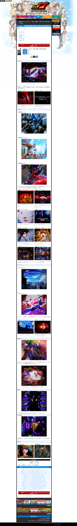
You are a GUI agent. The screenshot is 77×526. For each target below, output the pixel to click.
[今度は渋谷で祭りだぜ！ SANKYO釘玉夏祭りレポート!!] (17, 500)
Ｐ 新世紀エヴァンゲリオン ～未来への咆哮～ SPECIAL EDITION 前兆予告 (33, 476)
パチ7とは (42, 523)
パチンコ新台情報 (56, 32)
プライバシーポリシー (58, 523)
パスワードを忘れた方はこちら (56, 30)
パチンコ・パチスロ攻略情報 (25, 19)
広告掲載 (46, 523)
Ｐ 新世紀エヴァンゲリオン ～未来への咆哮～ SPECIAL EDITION (37, 19)
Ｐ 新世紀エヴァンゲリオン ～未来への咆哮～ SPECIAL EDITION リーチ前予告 (34, 478)
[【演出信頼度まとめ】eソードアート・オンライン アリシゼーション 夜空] (17, 508)
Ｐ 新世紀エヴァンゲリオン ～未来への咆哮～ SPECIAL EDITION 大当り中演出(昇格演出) (33, 485)
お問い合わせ (49, 523)
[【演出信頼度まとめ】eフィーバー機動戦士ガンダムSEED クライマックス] (24, 508)
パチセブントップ (19, 19)
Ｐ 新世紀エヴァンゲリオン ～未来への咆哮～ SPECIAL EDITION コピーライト (34, 489)
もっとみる (49, 505)
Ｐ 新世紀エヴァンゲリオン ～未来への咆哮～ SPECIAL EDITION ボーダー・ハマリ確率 (34, 473)
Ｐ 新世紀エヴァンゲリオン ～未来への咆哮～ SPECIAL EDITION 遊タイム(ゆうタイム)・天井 (34, 471)
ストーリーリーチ (22, 34)
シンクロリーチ (21, 31)
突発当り (20, 37)
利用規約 (55, 523)
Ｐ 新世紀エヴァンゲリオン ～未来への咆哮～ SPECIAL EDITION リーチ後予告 (34, 480)
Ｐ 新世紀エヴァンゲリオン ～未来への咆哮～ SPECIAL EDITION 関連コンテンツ (34, 487)
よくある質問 (52, 523)
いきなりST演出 (22, 38)
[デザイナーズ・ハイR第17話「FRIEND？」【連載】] (24, 500)
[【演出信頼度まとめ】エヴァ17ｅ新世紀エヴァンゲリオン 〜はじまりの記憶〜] (44, 508)
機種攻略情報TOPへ (34, 516)
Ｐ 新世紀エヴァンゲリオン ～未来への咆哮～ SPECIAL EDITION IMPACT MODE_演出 (34, 482)
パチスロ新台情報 (56, 31)
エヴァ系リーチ (21, 32)
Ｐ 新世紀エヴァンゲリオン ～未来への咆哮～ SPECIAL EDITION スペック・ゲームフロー (34, 469)
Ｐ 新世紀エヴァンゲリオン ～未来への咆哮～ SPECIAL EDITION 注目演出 (33, 475)
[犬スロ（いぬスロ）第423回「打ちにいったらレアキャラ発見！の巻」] (44, 500)
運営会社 (44, 523)
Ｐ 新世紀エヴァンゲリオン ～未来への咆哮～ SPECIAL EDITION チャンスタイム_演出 (34, 483)
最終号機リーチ (21, 35)
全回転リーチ (21, 40)
